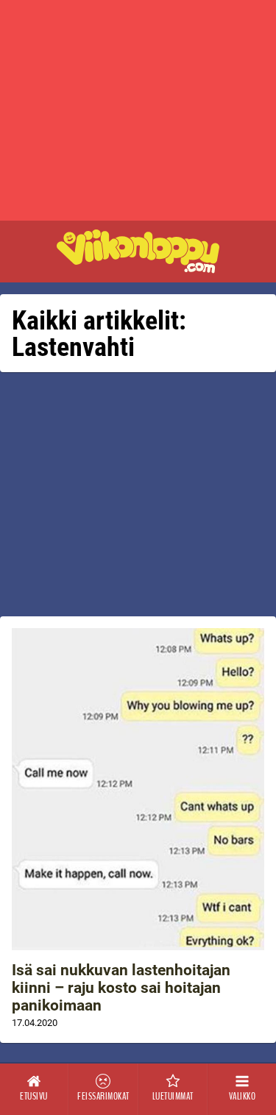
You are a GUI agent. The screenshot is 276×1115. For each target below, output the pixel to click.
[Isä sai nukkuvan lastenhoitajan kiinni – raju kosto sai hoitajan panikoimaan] (138, 789)
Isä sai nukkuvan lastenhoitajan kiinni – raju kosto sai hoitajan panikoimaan (121, 987)
